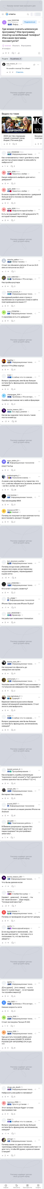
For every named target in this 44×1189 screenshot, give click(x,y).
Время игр (16, 615)
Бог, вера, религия (19, 412)
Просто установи (19, 1104)
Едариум (15, 698)
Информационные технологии (16, 24)
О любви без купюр (20, 894)
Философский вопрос (21, 928)
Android (15, 512)
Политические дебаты (21, 823)
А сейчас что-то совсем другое (23, 377)
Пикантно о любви (19, 174)
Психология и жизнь (20, 478)
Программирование (20, 771)
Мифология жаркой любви (22, 211)
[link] (17, 132)
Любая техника (18, 262)
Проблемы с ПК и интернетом (23, 279)
